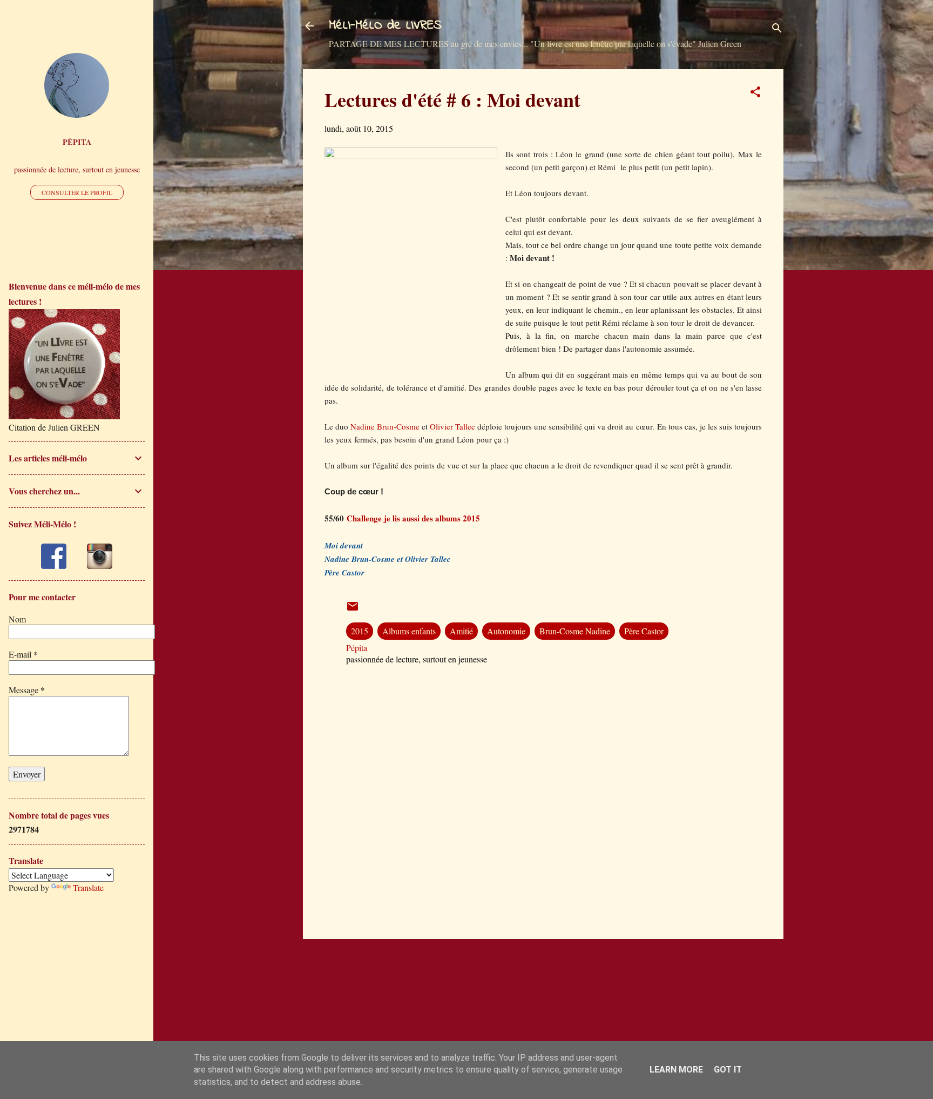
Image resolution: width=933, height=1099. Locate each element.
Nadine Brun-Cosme (386, 426)
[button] (755, 93)
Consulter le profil (77, 192)
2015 (359, 630)
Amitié (461, 630)
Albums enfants (409, 630)
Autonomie (506, 630)
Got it (728, 1069)
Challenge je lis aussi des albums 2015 (413, 518)
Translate (88, 887)
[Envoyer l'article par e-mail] (352, 609)
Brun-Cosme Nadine (574, 630)
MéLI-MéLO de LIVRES (385, 25)
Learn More (676, 1069)
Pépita (77, 142)
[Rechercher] (776, 29)
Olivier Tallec (452, 426)
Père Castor (644, 630)
